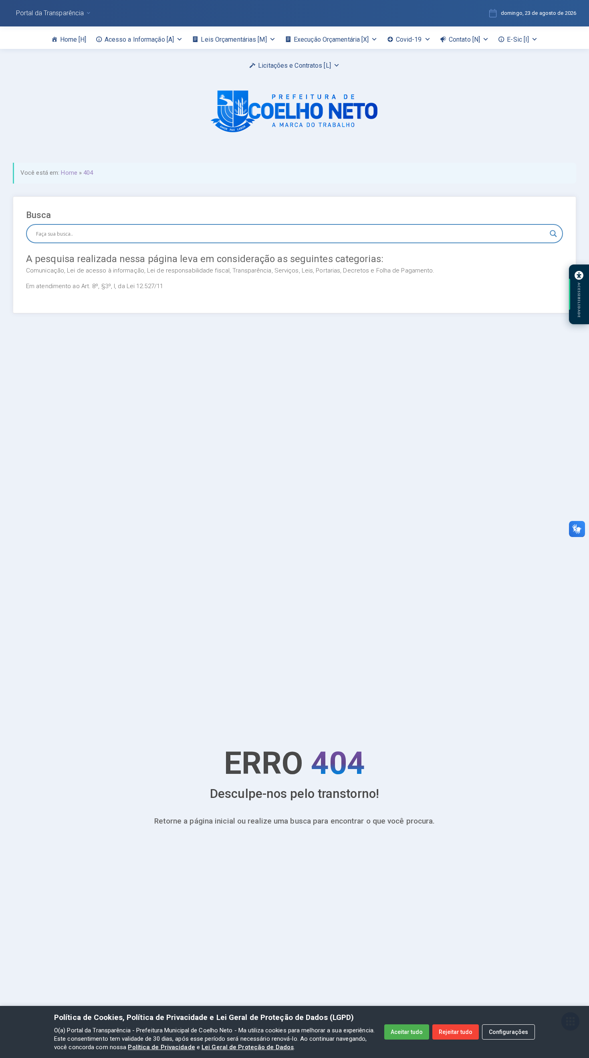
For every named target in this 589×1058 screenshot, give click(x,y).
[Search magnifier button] (553, 233)
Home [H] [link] (73, 39)
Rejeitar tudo (455, 1032)
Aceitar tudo (407, 1032)
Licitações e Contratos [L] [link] (294, 65)
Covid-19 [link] (409, 39)
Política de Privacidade (161, 1047)
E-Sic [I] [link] (518, 39)
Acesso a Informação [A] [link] (139, 39)
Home (69, 172)
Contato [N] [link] (464, 39)
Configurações (508, 1032)
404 (88, 172)
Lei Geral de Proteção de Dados (248, 1047)
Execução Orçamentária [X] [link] (331, 39)
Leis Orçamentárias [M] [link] (233, 39)
